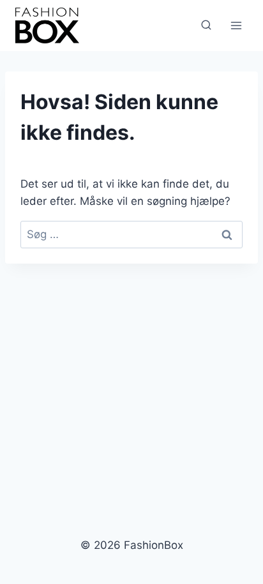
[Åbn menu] (236, 25)
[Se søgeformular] (206, 25)
